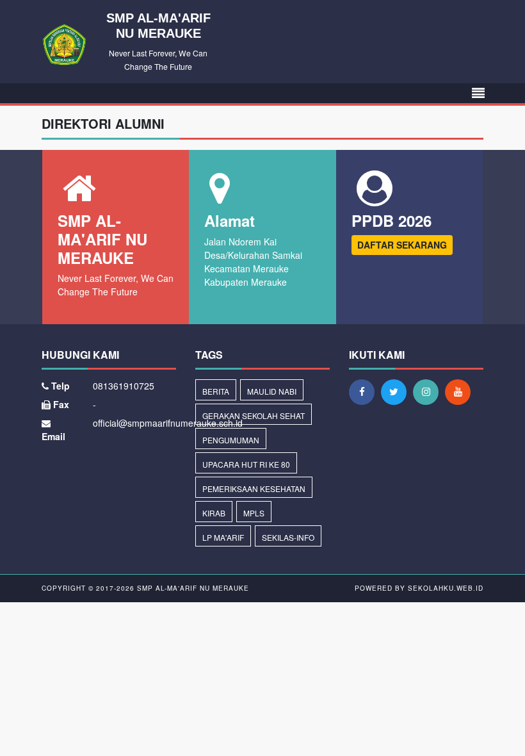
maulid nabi (271, 391)
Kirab (213, 512)
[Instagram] (429, 391)
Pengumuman (230, 439)
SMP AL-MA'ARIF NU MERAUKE (191, 588)
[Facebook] (365, 391)
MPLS (253, 512)
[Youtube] (461, 391)
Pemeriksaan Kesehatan (253, 488)
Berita (215, 391)
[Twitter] (397, 391)
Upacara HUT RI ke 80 (246, 464)
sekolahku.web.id (445, 588)
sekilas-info (288, 537)
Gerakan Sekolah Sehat (253, 415)
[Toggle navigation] (478, 93)
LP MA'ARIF (223, 537)
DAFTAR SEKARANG (402, 244)
